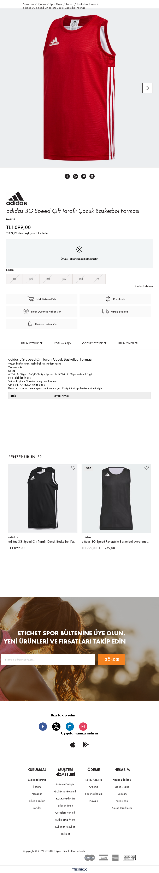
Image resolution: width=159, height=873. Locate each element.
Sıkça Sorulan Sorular (37, 804)
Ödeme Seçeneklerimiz (93, 790)
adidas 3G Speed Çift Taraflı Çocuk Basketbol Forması (42, 541)
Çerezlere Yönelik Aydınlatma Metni (65, 816)
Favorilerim (122, 801)
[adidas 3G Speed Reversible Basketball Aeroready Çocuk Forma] (116, 498)
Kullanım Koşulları (65, 826)
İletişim (37, 786)
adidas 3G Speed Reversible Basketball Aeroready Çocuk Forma (116, 541)
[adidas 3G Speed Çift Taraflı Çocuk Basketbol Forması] (42, 498)
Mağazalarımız (37, 779)
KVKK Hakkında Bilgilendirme (65, 802)
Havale (93, 801)
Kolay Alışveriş (94, 779)
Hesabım (37, 794)
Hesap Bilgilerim (122, 779)
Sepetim (122, 794)
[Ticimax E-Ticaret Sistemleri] (79, 870)
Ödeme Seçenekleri (94, 343)
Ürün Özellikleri (32, 343)
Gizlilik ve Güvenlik (65, 791)
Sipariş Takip (122, 786)
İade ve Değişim (65, 784)
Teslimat (65, 834)
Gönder (112, 659)
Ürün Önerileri (128, 343)
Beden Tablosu (144, 286)
